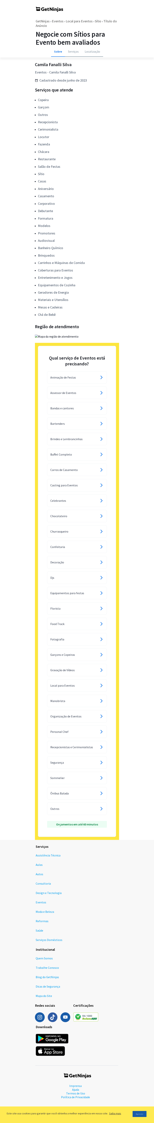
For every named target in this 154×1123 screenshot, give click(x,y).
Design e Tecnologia (49, 893)
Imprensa (75, 1086)
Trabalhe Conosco (47, 968)
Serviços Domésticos (49, 940)
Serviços (73, 51)
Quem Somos (44, 958)
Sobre (58, 51)
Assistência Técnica (48, 855)
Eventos (57, 21)
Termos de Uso (75, 1093)
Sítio (98, 21)
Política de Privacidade (75, 1097)
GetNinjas (43, 21)
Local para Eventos (79, 21)
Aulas (39, 865)
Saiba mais (115, 1113)
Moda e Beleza (45, 912)
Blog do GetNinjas (47, 977)
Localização (92, 51)
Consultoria (43, 883)
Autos (39, 874)
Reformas (42, 921)
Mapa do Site (44, 996)
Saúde (39, 930)
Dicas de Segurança (48, 986)
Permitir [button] (139, 1114)
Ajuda (75, 1089)
